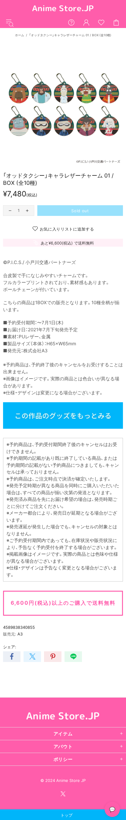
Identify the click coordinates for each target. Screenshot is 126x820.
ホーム (19, 35)
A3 (20, 634)
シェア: (9, 646)
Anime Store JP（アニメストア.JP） (63, 9)
